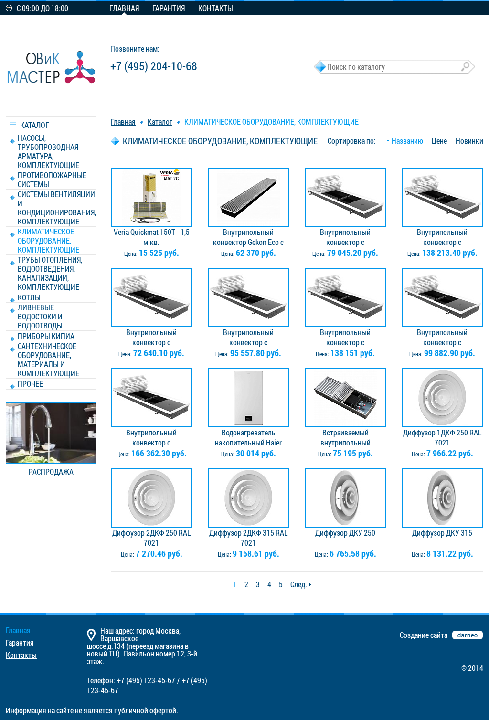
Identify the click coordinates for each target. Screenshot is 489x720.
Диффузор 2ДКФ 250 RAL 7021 (151, 538)
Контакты (215, 8)
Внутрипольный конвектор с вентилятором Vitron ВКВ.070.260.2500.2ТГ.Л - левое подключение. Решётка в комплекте (345, 337)
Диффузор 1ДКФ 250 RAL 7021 (442, 437)
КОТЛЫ (29, 297)
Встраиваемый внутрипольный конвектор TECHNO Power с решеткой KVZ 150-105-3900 (345, 437)
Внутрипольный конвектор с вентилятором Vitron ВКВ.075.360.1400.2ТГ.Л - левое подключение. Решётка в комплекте (442, 337)
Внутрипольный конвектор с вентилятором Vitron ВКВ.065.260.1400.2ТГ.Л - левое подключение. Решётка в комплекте (345, 237)
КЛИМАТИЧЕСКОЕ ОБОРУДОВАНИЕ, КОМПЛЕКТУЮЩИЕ (48, 240)
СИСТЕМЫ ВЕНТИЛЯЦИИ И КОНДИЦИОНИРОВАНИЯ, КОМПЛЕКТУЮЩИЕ (57, 208)
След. (298, 584)
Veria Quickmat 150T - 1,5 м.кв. (152, 237)
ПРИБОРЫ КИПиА (46, 335)
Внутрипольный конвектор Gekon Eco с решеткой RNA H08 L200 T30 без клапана (248, 237)
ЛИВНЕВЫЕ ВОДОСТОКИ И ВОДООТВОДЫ (40, 316)
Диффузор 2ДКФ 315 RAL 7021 (248, 538)
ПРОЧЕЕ (30, 383)
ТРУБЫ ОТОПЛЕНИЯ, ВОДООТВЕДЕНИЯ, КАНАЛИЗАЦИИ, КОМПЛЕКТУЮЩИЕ (50, 273)
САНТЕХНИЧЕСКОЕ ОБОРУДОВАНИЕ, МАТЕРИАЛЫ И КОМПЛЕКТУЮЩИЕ (48, 359)
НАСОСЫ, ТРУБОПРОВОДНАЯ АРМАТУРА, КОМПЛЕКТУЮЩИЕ (48, 151)
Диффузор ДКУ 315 (442, 533)
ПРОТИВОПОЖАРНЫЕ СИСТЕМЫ (52, 179)
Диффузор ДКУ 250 (345, 533)
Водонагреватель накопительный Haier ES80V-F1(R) (248, 437)
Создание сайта (423, 635)
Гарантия (168, 8)
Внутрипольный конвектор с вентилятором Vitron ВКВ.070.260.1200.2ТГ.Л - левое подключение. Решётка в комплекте (151, 337)
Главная (124, 8)
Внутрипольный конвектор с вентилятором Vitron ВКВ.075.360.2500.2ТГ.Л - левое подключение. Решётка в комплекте (151, 437)
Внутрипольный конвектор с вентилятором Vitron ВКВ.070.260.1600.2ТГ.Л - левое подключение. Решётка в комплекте (248, 337)
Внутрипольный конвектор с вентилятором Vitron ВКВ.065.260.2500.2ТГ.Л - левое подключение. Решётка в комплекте (442, 237)
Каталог (160, 121)
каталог (34, 124)
